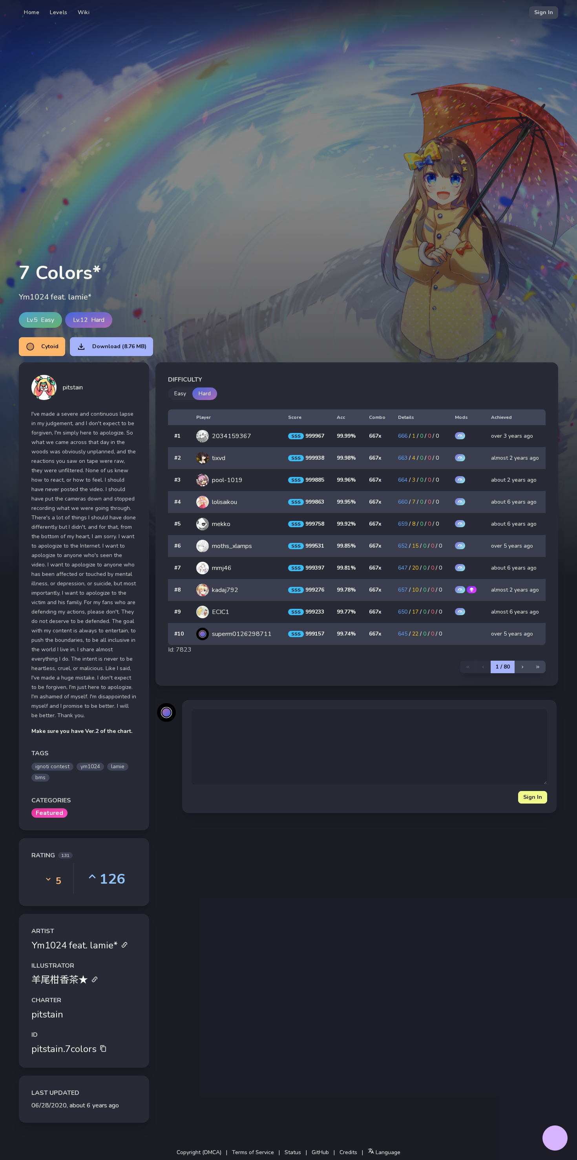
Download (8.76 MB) (119, 346)
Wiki (84, 12)
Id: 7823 (180, 649)
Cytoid (49, 346)
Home (32, 12)
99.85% (346, 546)
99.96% (346, 480)
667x (375, 436)
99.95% (346, 502)
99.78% (346, 590)
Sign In (543, 12)
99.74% (346, 634)
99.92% (346, 524)
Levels (59, 12)
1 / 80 (503, 666)
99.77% (346, 612)
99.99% (346, 436)
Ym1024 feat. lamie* (74, 945)
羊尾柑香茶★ (59, 980)
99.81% (346, 568)
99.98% (346, 458)
